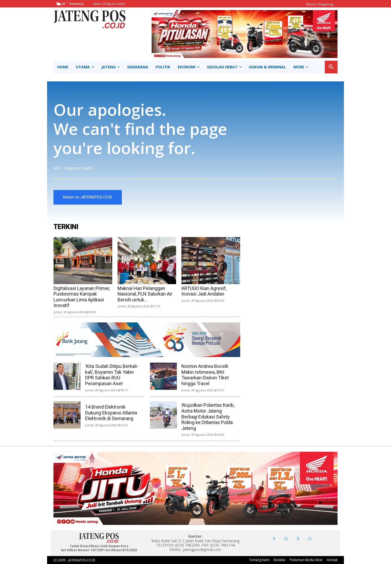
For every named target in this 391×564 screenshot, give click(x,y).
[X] (298, 539)
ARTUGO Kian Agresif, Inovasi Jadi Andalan (204, 291)
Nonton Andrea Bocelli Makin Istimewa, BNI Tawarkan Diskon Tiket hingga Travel (205, 374)
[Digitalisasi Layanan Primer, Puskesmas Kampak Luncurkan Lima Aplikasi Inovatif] (82, 260)
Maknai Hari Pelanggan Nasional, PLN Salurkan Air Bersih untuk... (145, 293)
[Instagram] (286, 539)
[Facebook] (274, 539)
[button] (331, 67)
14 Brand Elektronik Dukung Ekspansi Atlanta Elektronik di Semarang (111, 412)
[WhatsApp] (310, 539)
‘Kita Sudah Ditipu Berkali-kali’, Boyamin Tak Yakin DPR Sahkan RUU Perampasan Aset (111, 374)
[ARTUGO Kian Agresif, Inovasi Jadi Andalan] (210, 260)
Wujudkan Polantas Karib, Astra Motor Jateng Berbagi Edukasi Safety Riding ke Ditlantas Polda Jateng (207, 416)
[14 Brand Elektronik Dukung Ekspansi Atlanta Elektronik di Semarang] (67, 415)
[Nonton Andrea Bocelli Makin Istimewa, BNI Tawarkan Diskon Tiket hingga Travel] (163, 376)
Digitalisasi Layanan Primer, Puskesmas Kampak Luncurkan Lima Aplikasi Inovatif (81, 296)
